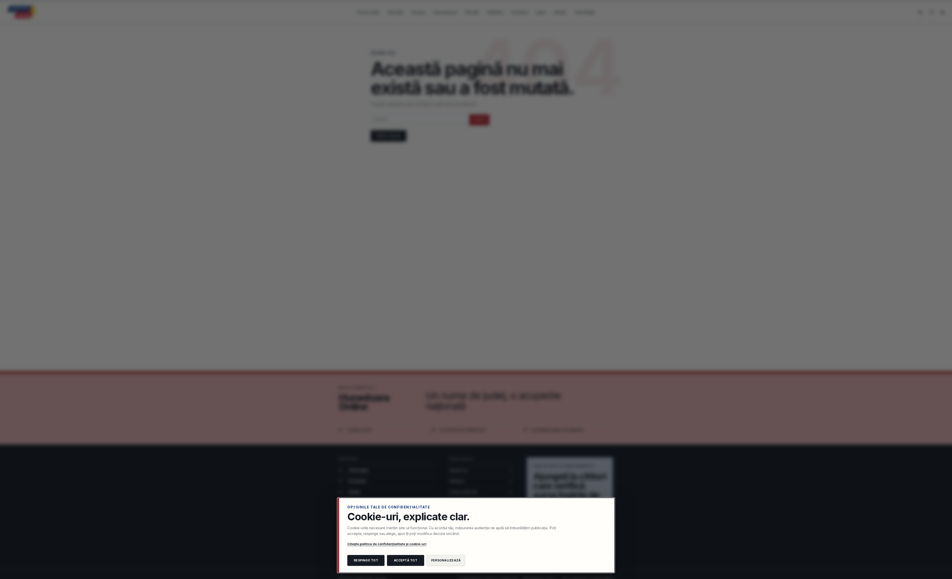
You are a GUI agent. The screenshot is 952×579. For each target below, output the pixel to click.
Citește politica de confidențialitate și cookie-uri (386, 544)
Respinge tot (366, 560)
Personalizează (446, 560)
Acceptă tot (405, 560)
